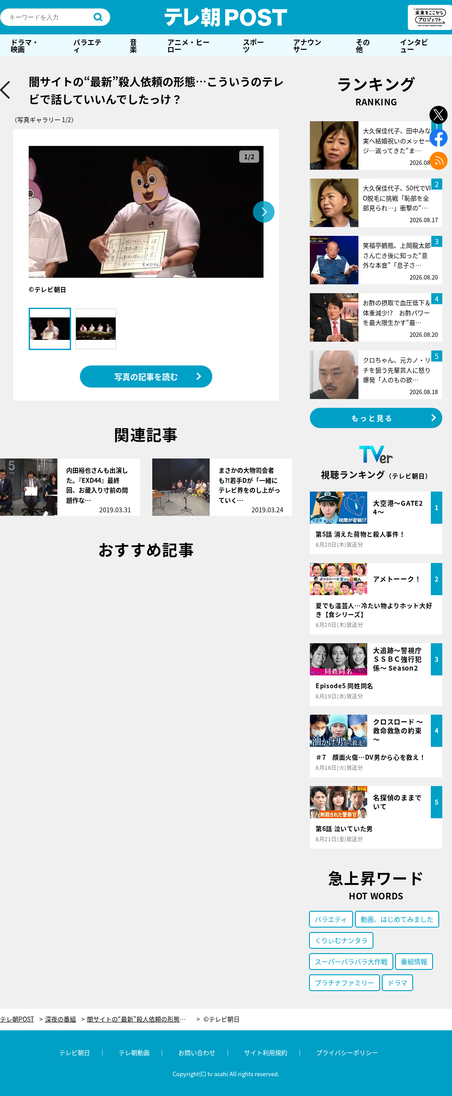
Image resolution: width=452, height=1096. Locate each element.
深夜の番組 (60, 1019)
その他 (363, 45)
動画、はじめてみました (397, 919)
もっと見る (372, 418)
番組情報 (414, 961)
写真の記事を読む (146, 376)
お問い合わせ (196, 1052)
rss (438, 161)
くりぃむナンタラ (341, 940)
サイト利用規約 (265, 1052)
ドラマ (397, 982)
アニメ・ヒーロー (188, 45)
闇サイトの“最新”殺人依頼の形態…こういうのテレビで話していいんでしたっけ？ (143, 1019)
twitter (438, 115)
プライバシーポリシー (347, 1052)
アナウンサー (307, 45)
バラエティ (87, 45)
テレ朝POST (226, 17)
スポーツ (253, 45)
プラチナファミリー (344, 982)
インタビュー (414, 45)
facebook (438, 138)
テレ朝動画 (134, 1052)
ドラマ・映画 (25, 45)
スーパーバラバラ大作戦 (351, 961)
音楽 (133, 45)
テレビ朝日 (74, 1052)
